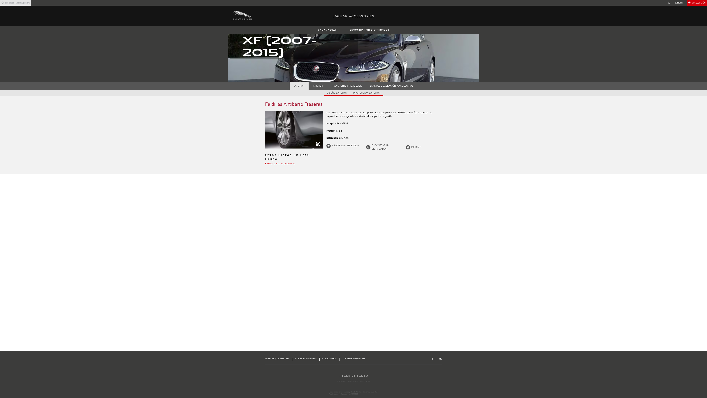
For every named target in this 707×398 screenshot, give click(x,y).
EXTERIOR (299, 85)
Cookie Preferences (355, 359)
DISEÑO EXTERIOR (337, 92)
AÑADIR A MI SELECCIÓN (345, 145)
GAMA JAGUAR (327, 30)
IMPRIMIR (416, 147)
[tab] (299, 86)
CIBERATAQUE (329, 359)
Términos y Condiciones (277, 359)
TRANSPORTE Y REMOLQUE (346, 85)
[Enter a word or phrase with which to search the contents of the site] (677, 3)
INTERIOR (318, 85)
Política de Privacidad (306, 359)
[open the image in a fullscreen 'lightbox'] (294, 130)
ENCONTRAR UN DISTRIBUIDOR (369, 30)
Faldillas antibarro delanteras (280, 163)
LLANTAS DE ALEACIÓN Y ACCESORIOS (391, 85)
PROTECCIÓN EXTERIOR (366, 92)
